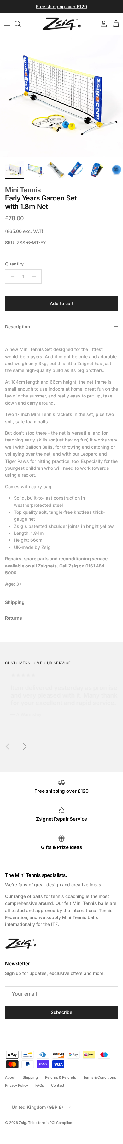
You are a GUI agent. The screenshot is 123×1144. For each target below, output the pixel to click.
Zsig (22, 1122)
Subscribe (61, 1012)
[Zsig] (61, 23)
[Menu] (7, 24)
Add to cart (61, 303)
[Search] (21, 24)
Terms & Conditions (99, 1077)
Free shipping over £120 (61, 6)
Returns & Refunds (60, 1077)
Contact (57, 1085)
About (10, 1077)
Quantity (14, 263)
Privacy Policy (16, 1085)
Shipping (15, 602)
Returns (13, 618)
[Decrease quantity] (10, 276)
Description (17, 326)
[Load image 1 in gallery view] (61, 96)
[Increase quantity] (35, 276)
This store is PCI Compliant (50, 1122)
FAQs (39, 1085)
